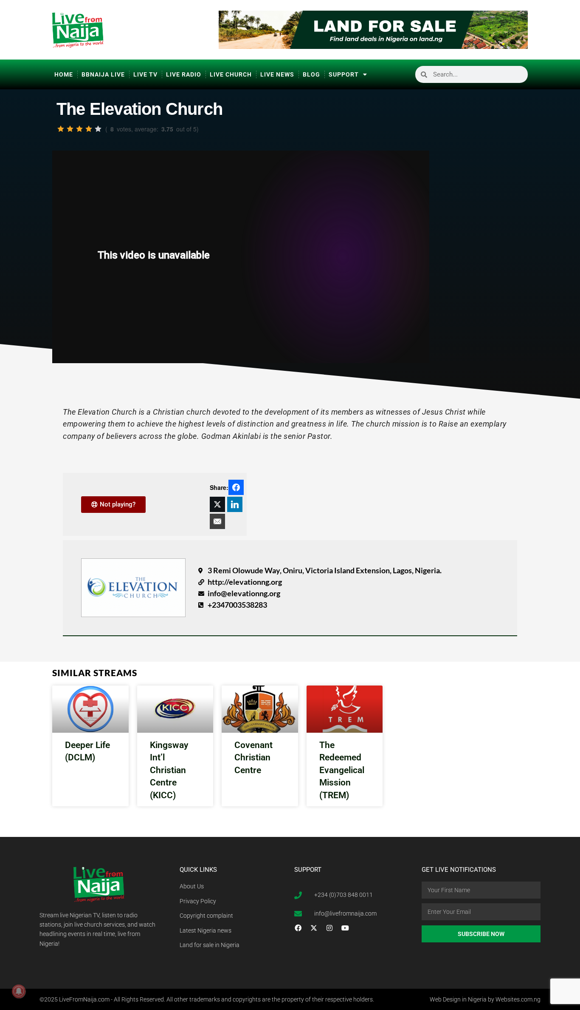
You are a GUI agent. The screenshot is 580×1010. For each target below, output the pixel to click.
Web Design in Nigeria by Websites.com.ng (485, 999)
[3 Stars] (79, 129)
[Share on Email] (217, 521)
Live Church (231, 74)
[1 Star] (60, 129)
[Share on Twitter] (217, 504)
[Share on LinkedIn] (234, 504)
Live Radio (183, 74)
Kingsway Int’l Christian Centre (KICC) (169, 770)
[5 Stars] (98, 129)
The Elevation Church (139, 109)
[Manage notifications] (18, 991)
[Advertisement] (482, 234)
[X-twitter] (314, 928)
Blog (311, 74)
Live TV (145, 74)
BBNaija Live (103, 74)
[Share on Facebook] (236, 487)
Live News (277, 74)
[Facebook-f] (298, 928)
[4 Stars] (88, 129)
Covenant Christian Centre (253, 757)
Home (63, 74)
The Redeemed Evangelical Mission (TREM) (341, 770)
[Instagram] (329, 928)
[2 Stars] (70, 129)
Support (344, 74)
